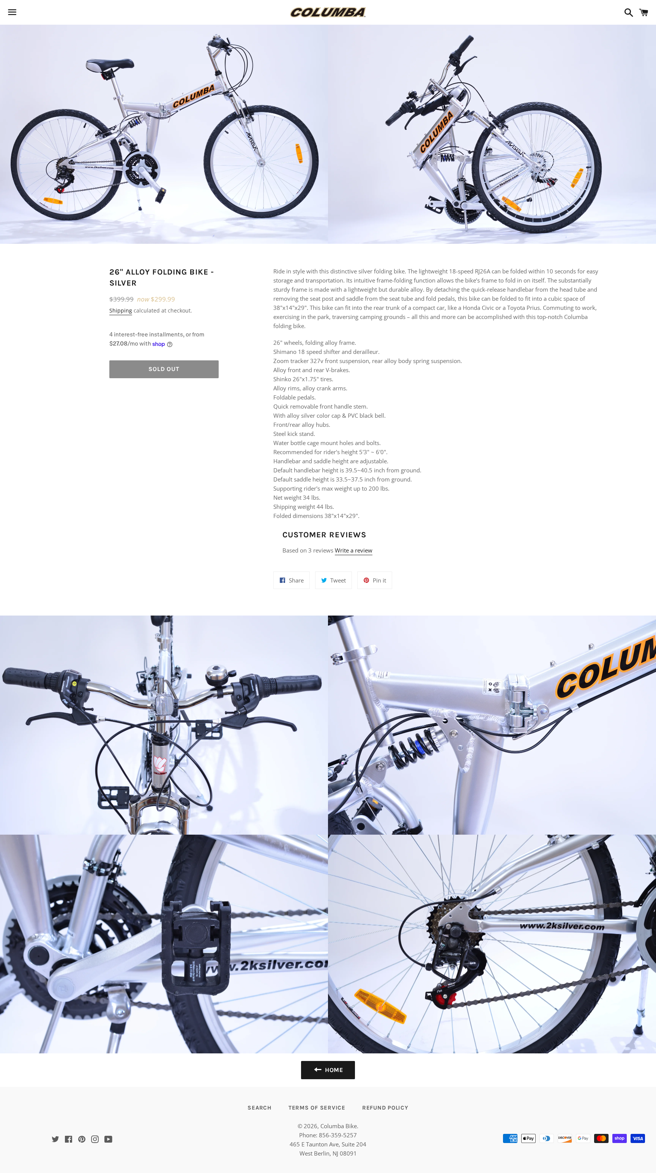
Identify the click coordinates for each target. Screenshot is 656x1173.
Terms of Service (317, 1107)
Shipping (120, 310)
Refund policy (385, 1107)
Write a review (353, 550)
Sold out (163, 369)
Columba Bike (338, 1126)
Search (260, 1107)
